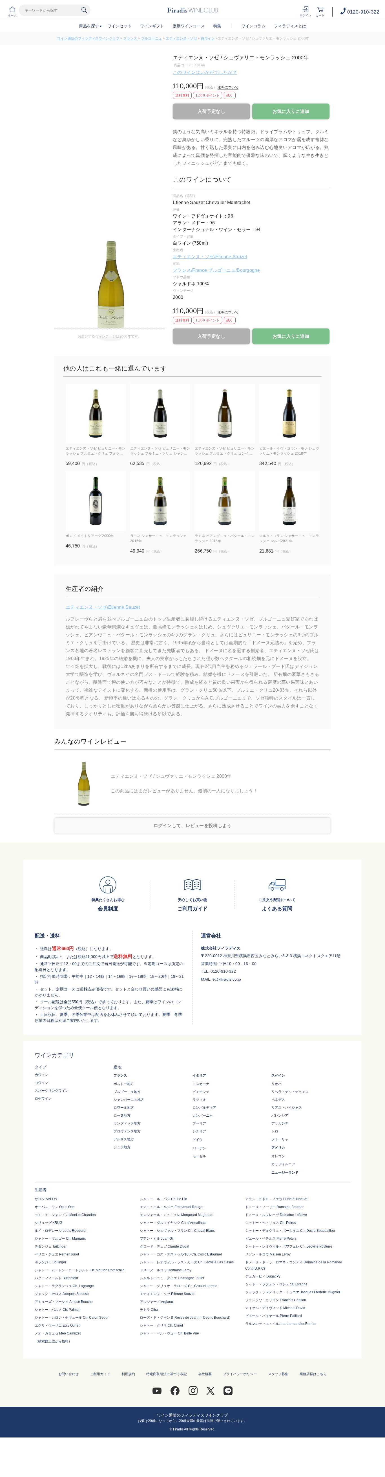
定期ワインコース (189, 26)
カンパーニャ (203, 1115)
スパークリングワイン (51, 1091)
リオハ (276, 1084)
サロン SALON (46, 1199)
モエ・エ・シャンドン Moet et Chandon (65, 1215)
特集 (217, 26)
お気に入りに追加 (291, 111)
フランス (130, 38)
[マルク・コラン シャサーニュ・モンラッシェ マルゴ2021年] (289, 501)
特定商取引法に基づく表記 (166, 1374)
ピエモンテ (201, 1092)
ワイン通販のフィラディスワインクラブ (88, 38)
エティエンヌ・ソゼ (181, 38)
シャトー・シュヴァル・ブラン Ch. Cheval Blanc (177, 1231)
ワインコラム (253, 26)
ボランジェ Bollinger (50, 1262)
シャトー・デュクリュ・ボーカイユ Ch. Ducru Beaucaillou (290, 1231)
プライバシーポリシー (240, 1374)
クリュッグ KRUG (48, 1223)
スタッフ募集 (278, 1374)
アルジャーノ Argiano (156, 1302)
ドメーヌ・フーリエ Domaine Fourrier (274, 1207)
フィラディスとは (290, 26)
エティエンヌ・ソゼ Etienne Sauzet (167, 1294)
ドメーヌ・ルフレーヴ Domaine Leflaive (276, 1215)
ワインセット (119, 26)
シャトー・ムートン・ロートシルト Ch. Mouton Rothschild (80, 1270)
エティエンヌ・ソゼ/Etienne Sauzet (210, 256)
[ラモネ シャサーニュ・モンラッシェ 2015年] (160, 501)
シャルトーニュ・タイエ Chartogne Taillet (172, 1278)
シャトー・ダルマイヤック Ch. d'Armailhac (172, 1223)
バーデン (199, 1148)
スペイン (278, 1075)
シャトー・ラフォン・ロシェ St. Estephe (276, 1284)
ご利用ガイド (100, 1374)
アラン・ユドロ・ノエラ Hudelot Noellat (276, 1199)
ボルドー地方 (124, 1084)
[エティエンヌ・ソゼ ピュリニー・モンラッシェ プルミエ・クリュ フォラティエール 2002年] (96, 414)
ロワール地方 (124, 1108)
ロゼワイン (43, 1099)
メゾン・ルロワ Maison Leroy (268, 1254)
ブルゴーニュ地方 (127, 1092)
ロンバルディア (204, 1108)
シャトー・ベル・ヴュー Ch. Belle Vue (169, 1333)
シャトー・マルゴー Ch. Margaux (60, 1239)
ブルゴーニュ (151, 38)
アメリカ (278, 1148)
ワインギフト (152, 26)
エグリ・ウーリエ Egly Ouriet (57, 1325)
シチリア (199, 1131)
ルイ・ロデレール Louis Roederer (61, 1231)
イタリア (199, 1075)
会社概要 (205, 1374)
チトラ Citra (149, 1310)
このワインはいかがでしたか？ (205, 72)
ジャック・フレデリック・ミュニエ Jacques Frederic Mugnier (292, 1292)
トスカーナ (201, 1084)
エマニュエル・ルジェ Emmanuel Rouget (171, 1207)
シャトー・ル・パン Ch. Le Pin (163, 1199)
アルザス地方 (124, 1139)
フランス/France (190, 270)
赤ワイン (41, 1075)
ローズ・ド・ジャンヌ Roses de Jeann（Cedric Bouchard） (186, 1318)
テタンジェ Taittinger (51, 1246)
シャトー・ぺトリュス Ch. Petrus (270, 1223)
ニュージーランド (284, 1172)
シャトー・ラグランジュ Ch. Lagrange (64, 1286)
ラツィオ (199, 1100)
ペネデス (278, 1100)
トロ (274, 1131)
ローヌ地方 (122, 1115)
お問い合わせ (68, 1374)
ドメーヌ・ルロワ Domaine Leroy (165, 1270)
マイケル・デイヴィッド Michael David (275, 1308)
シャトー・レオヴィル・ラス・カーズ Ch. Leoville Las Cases (187, 1262)
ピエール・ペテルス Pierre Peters (271, 1239)
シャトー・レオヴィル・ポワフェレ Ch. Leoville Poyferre (288, 1246)
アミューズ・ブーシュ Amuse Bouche (64, 1302)
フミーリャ (279, 1139)
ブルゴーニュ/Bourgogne (234, 270)
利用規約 (128, 1374)
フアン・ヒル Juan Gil (157, 1239)
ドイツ (198, 1140)
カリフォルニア (283, 1164)
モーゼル (199, 1156)
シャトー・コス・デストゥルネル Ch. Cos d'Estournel (181, 1254)
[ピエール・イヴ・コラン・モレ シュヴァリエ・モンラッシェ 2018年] (289, 414)
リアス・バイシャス (286, 1108)
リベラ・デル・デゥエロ (290, 1092)
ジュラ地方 (122, 1147)
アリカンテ (279, 1123)
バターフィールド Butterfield (56, 1278)
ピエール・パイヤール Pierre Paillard (273, 1316)
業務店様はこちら (313, 1374)
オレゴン (278, 1156)
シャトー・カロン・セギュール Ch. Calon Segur (72, 1318)
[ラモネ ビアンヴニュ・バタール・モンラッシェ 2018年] (225, 501)
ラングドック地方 (127, 1123)
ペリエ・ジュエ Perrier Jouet (57, 1254)
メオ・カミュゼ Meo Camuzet (58, 1333)
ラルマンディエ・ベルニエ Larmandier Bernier (281, 1324)
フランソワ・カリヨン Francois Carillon (275, 1300)
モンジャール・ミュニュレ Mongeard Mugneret (176, 1215)
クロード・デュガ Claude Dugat (164, 1246)
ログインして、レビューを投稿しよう (193, 825)
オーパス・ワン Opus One (55, 1207)
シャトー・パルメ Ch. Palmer (57, 1310)
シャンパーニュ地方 (129, 1100)
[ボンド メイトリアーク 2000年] (96, 501)
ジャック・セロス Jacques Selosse (62, 1294)
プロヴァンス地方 (127, 1131)
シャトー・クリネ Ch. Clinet (161, 1325)
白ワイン (208, 38)
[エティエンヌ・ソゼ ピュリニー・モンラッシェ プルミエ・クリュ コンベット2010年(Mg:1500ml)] (225, 414)
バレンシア (279, 1115)
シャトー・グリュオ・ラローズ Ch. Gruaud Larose (178, 1286)
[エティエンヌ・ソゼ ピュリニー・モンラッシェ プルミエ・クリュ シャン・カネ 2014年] (160, 414)
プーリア (199, 1123)
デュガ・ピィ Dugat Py (262, 1276)
